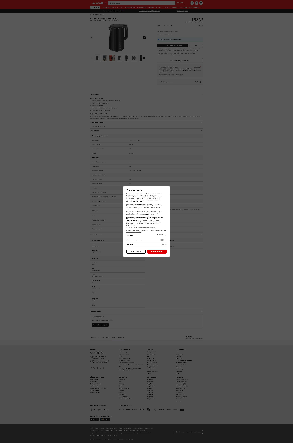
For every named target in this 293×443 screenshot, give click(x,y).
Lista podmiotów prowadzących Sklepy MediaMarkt (152, 230)
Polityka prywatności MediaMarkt (133, 230)
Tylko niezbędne (136, 252)
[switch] (162, 240)
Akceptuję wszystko (157, 252)
